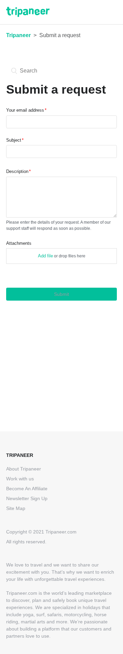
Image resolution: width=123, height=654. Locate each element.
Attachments (18, 243)
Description (17, 171)
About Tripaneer (23, 469)
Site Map (15, 508)
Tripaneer (18, 35)
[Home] (28, 15)
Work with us (20, 478)
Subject (13, 140)
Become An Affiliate (26, 488)
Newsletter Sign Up (26, 498)
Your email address (25, 110)
